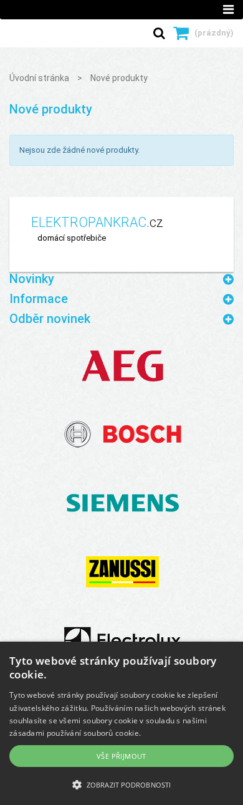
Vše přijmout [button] (121, 756)
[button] (121, 784)
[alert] (121, 723)
